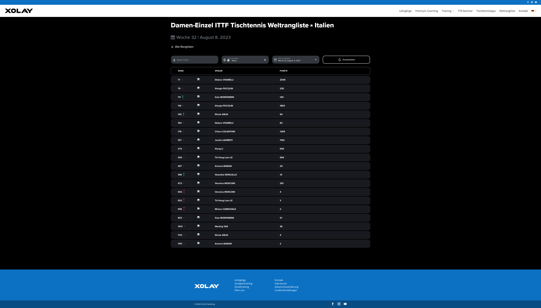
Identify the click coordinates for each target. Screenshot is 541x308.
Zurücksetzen (348, 59)
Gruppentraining (243, 283)
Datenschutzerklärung (286, 286)
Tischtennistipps (486, 11)
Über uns (239, 290)
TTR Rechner (465, 11)
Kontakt (523, 11)
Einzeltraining (242, 286)
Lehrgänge (405, 11)
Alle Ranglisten (184, 47)
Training (446, 11)
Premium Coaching (426, 11)
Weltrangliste (507, 11)
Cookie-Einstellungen (286, 290)
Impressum (281, 283)
